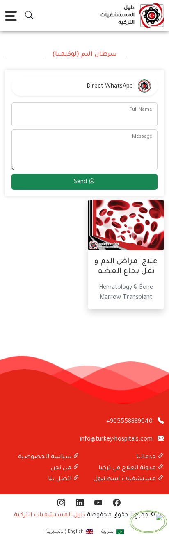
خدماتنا (147, 457)
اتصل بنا (60, 479)
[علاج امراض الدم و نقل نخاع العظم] (126, 226)
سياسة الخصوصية (45, 457)
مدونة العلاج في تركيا (128, 468)
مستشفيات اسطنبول (126, 479)
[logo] (150, 15)
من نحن (62, 468)
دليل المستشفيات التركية (49, 515)
